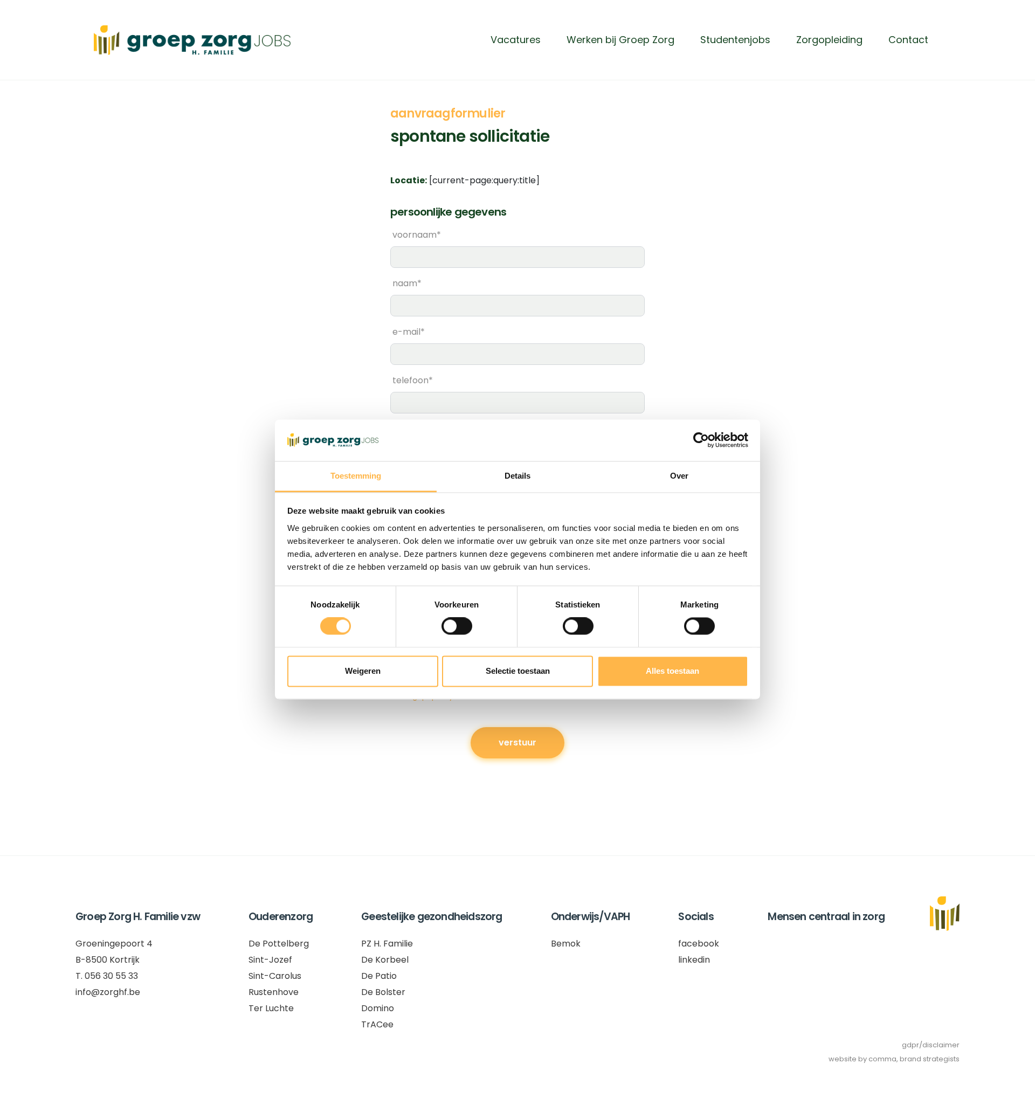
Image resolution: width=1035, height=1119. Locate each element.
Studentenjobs (735, 39)
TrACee (377, 1024)
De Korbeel (385, 960)
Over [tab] (679, 475)
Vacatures (516, 39)
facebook (698, 943)
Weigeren (363, 670)
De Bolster (383, 992)
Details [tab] (517, 475)
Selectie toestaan (518, 670)
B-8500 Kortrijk (107, 960)
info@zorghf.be (107, 992)
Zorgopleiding (829, 39)
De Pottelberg (279, 943)
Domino (377, 1008)
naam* (407, 283)
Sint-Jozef (270, 960)
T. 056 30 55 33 (106, 976)
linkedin (694, 960)
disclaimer (941, 1045)
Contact (908, 39)
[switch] (456, 626)
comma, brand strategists (914, 1059)
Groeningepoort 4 (114, 943)
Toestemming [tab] (355, 475)
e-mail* (408, 332)
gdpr (910, 1045)
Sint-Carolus (275, 976)
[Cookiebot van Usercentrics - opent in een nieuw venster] (701, 440)
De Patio (379, 976)
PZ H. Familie (387, 943)
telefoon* (412, 380)
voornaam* (416, 235)
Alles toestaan (672, 670)
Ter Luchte (271, 1008)
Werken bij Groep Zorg (620, 39)
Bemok (566, 943)
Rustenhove (274, 992)
